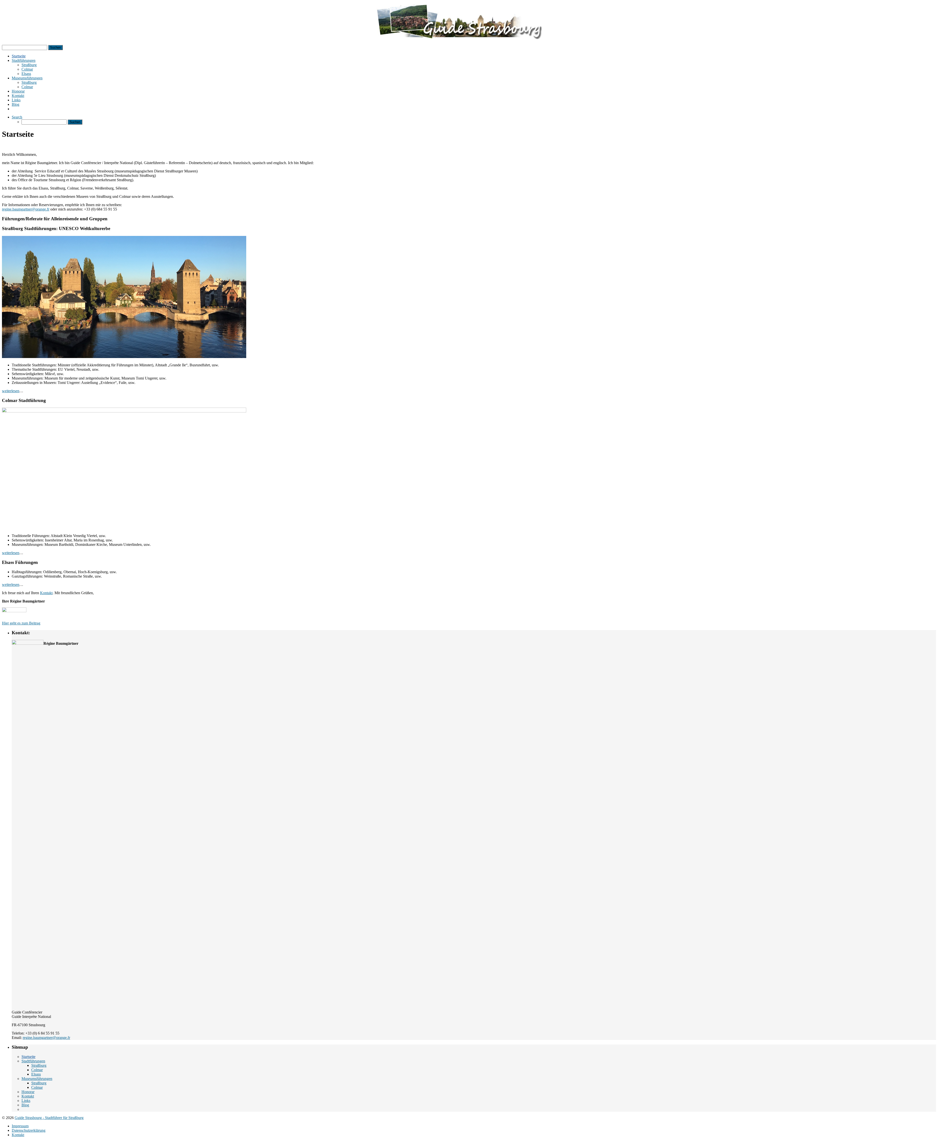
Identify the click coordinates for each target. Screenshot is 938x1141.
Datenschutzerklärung (28, 1130)
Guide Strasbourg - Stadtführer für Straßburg (49, 1118)
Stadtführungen (23, 60)
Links (16, 100)
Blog (15, 104)
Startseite (19, 56)
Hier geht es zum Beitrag (21, 623)
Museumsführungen (27, 78)
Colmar (27, 69)
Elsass (26, 74)
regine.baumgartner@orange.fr (25, 209)
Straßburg (29, 65)
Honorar (18, 91)
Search (17, 117)
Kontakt (18, 96)
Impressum (20, 1126)
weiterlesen (10, 391)
